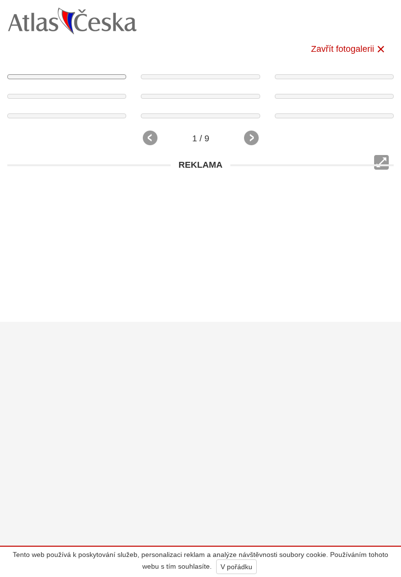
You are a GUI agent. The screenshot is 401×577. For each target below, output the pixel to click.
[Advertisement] (200, 243)
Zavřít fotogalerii (342, 49)
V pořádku (236, 567)
